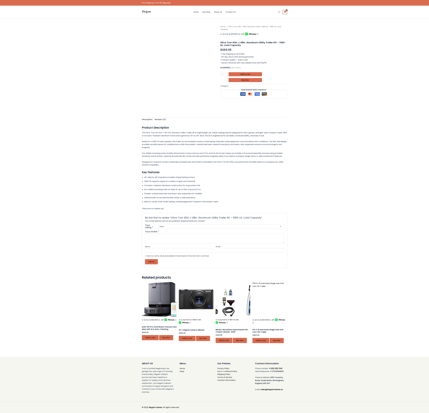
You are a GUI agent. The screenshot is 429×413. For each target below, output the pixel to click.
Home (196, 12)
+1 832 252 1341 (275, 368)
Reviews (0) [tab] (160, 119)
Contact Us (231, 12)
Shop (182, 371)
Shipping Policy (223, 374)
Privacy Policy (223, 368)
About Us (218, 12)
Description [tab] (147, 119)
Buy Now (245, 80)
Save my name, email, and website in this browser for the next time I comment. (178, 256)
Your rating (149, 226)
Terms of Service (224, 377)
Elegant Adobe (155, 407)
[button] (279, 12)
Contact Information (226, 380)
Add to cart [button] (150, 337)
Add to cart (245, 74)
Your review (152, 231)
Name (148, 247)
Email (218, 247)
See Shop (206, 12)
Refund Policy (231, 371)
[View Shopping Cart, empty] (285, 12)
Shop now (166, 3)
